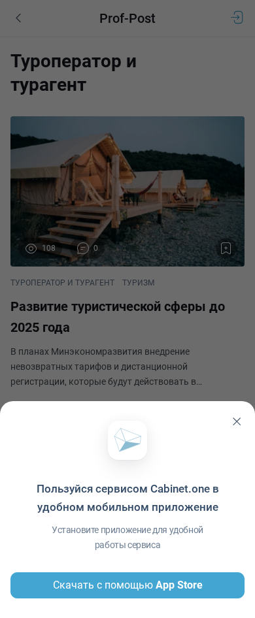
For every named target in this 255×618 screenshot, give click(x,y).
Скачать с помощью (128, 585)
